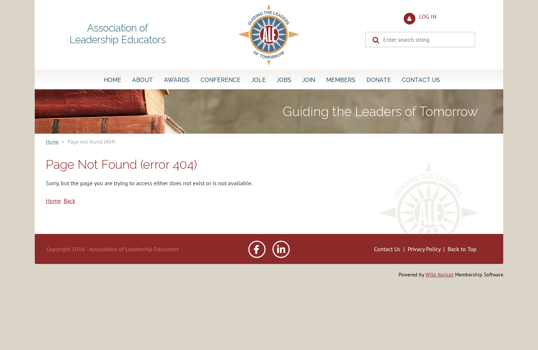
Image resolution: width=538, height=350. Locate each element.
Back (69, 200)
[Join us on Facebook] (257, 256)
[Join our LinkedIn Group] (281, 256)
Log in (428, 16)
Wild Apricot (439, 274)
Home (52, 141)
